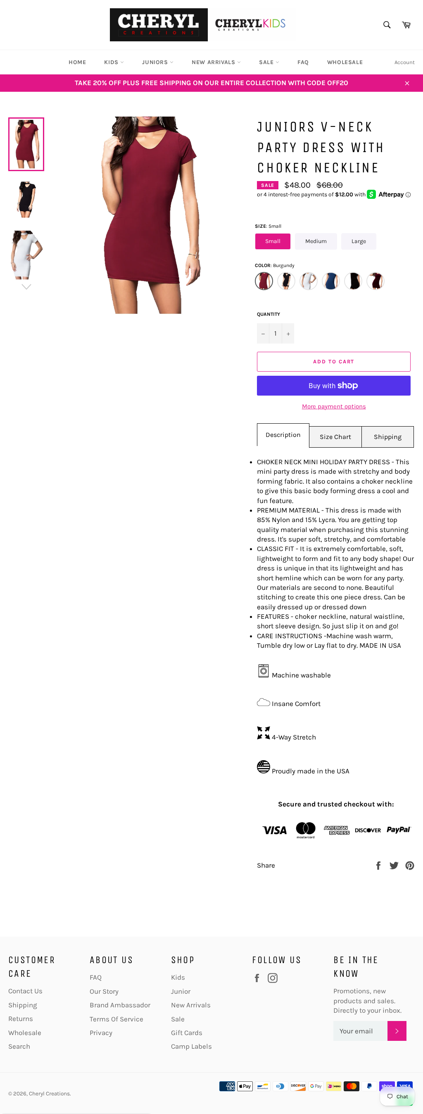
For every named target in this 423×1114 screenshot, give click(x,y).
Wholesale (345, 62)
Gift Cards (186, 1032)
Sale (267, 62)
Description (283, 435)
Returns (20, 1018)
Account (404, 62)
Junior (180, 991)
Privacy (101, 1032)
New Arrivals (214, 62)
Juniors (156, 62)
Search (19, 1046)
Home (77, 62)
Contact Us (25, 991)
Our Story (104, 991)
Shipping (388, 437)
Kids (112, 62)
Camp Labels (191, 1046)
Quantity (268, 314)
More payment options (334, 406)
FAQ (303, 62)
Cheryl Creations (49, 1093)
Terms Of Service (116, 1019)
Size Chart (335, 437)
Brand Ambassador (120, 1005)
